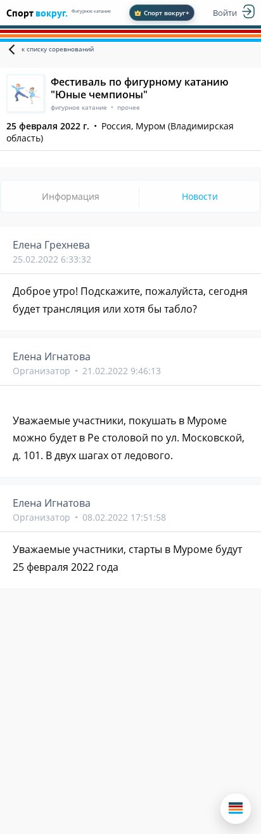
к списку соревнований (58, 48)
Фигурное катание (91, 11)
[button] (235, 808)
